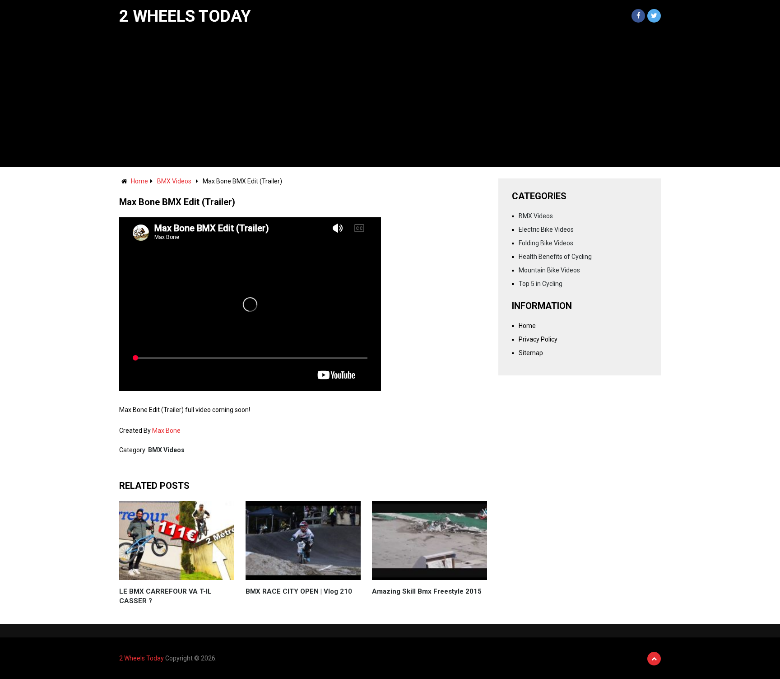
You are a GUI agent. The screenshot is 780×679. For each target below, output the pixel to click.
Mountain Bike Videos (549, 270)
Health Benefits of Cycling (555, 256)
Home (139, 181)
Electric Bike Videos (546, 229)
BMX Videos (174, 181)
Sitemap (531, 352)
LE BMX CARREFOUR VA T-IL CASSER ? (165, 596)
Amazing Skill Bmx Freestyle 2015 (427, 591)
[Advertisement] (390, 99)
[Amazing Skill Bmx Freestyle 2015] (429, 540)
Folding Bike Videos (546, 243)
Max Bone (166, 430)
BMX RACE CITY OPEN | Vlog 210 (299, 591)
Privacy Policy (538, 339)
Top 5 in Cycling (540, 283)
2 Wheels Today (185, 16)
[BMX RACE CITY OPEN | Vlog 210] (303, 540)
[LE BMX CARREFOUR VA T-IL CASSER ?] (176, 540)
